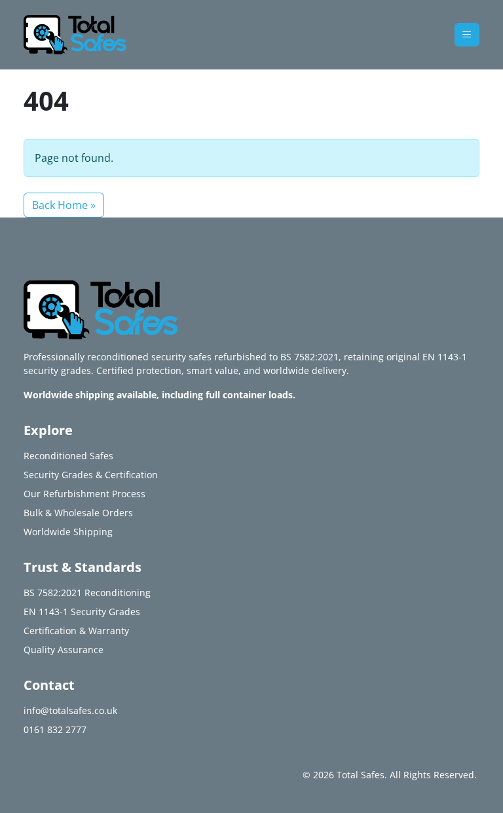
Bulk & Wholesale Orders (78, 512)
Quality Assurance (63, 649)
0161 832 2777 (55, 729)
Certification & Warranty (76, 630)
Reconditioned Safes (68, 455)
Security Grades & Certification (91, 474)
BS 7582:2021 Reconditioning (87, 592)
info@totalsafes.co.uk (70, 710)
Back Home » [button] (64, 205)
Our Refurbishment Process (84, 493)
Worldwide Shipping (68, 531)
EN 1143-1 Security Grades (82, 611)
